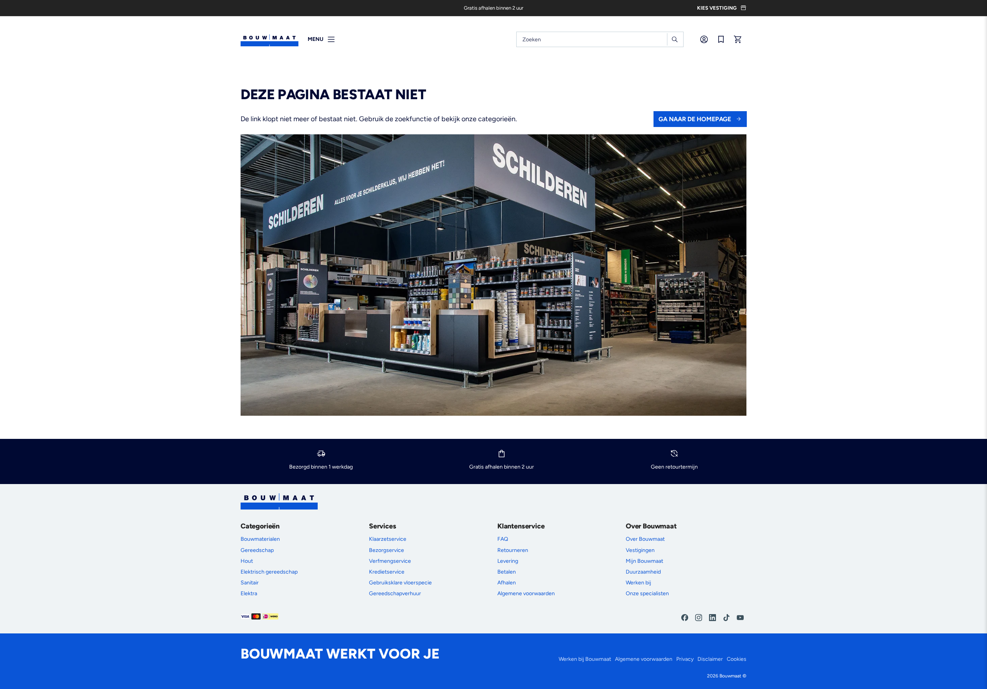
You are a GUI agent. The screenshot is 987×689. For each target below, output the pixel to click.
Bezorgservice (386, 550)
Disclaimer (710, 659)
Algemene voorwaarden (526, 593)
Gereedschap (257, 550)
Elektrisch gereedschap (269, 572)
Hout (247, 561)
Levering (507, 561)
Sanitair (250, 582)
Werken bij (638, 582)
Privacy (685, 659)
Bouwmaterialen (260, 539)
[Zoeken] (674, 39)
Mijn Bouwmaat (644, 561)
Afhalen (506, 582)
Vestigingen (640, 550)
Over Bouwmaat (645, 539)
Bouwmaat (730, 676)
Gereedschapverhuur (395, 593)
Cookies (736, 659)
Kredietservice (386, 572)
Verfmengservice (390, 561)
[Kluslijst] (720, 39)
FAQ (502, 539)
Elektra (249, 593)
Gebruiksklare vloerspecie (400, 582)
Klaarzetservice (387, 539)
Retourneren (512, 550)
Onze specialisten (647, 593)
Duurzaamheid (643, 572)
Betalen (506, 572)
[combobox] (600, 39)
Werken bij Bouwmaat (585, 659)
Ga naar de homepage (695, 119)
